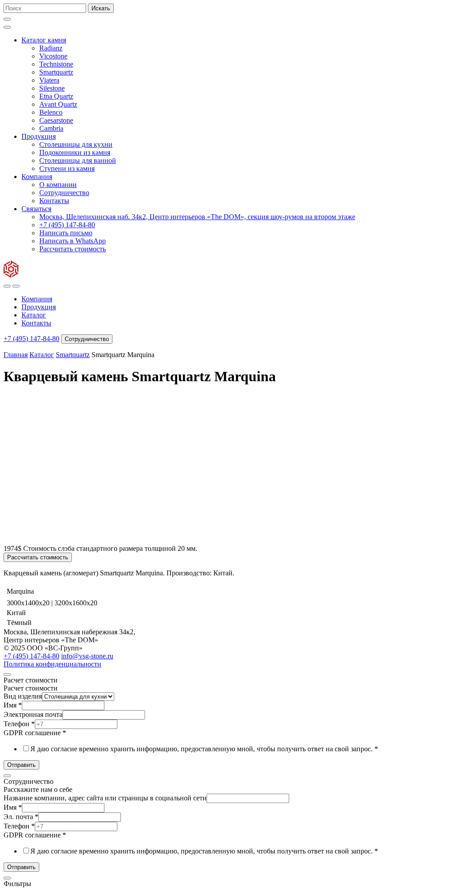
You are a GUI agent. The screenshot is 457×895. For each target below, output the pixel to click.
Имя (13, 705)
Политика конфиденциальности (52, 664)
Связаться (36, 208)
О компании (58, 184)
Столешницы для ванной (77, 160)
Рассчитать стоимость (72, 249)
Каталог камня (43, 40)
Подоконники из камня (74, 152)
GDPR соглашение (35, 733)
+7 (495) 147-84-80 (67, 225)
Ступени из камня (67, 168)
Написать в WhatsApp (72, 241)
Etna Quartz (56, 96)
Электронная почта (33, 714)
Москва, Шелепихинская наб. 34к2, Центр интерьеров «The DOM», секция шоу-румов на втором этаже (197, 217)
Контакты (54, 200)
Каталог (33, 315)
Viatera (49, 80)
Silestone (52, 88)
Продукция (38, 136)
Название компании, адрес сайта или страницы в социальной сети (105, 798)
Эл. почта (21, 816)
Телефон (19, 724)
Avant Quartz (58, 104)
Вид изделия (23, 696)
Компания (36, 176)
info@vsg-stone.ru (87, 656)
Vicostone (53, 56)
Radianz (50, 48)
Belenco (50, 112)
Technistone (56, 64)
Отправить (21, 765)
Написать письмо (65, 233)
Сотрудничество (64, 192)
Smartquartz (56, 72)
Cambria (51, 128)
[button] (7, 19)
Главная (16, 354)
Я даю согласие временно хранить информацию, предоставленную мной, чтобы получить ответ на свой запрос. (204, 749)
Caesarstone (56, 120)
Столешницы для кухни (75, 144)
